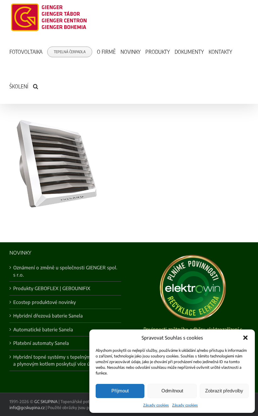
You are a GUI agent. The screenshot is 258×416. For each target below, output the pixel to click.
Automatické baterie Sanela (43, 329)
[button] (245, 337)
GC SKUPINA (46, 401)
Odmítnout (172, 390)
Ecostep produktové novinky (44, 302)
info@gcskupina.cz (27, 407)
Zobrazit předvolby (224, 390)
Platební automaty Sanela (41, 343)
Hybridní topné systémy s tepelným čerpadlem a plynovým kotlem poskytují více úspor (64, 360)
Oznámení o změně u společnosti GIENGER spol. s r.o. (65, 271)
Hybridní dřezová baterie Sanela (48, 315)
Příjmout (120, 390)
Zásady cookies (156, 405)
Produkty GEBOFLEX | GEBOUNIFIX (51, 288)
